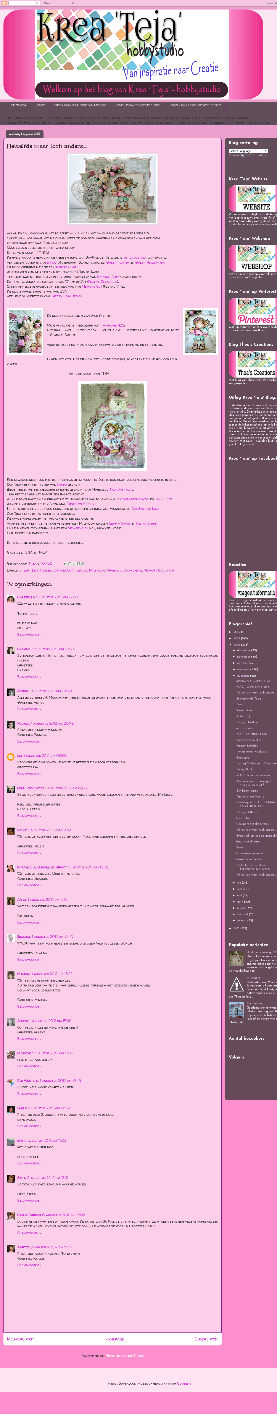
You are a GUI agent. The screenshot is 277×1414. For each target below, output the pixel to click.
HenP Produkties (30, 788)
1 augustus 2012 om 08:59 (45, 755)
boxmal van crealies (249, 859)
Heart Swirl (146, 523)
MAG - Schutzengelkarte (253, 775)
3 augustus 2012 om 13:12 (47, 1177)
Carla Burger (29, 1214)
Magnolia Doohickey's (124, 570)
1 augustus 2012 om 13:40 (52, 936)
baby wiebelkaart (247, 841)
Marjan (23, 973)
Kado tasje (243, 716)
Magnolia (97, 570)
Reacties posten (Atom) (125, 1355)
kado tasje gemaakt (249, 853)
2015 (237, 632)
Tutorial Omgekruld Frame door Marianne (80, 105)
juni (240, 889)
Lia (19, 755)
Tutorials (40, 105)
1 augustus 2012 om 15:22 (52, 973)
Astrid (22, 691)
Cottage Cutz (108, 276)
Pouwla (23, 723)
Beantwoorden (29, 634)
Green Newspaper (149, 262)
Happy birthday (247, 812)
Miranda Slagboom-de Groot (41, 867)
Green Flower (117, 262)
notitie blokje (245, 728)
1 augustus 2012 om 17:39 (52, 1053)
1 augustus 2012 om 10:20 (88, 867)
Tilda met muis (121, 489)
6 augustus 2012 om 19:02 (63, 1214)
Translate (260, 155)
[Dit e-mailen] (66, 564)
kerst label (243, 818)
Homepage (114, 1339)
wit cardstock (135, 257)
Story (240, 847)
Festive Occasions (102, 281)
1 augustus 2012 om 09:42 (66, 788)
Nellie (22, 830)
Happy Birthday (247, 746)
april (240, 901)
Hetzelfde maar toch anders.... (256, 874)
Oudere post (206, 1339)
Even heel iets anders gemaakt (256, 836)
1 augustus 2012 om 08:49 (52, 723)
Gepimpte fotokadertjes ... (254, 824)
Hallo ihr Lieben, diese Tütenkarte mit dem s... (253, 867)
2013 (237, 638)
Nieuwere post (20, 1339)
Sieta (21, 1177)
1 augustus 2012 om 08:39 (50, 691)
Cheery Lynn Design (66, 296)
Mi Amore (253, 978)
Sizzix (170, 570)
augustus (243, 675)
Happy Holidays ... (248, 722)
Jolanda (24, 936)
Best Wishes (255, 1003)
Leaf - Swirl (119, 523)
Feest (240, 704)
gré (20, 1140)
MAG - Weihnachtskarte (252, 687)
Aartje (23, 1247)
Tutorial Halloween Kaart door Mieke (137, 105)
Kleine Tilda (244, 710)
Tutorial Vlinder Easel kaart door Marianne (195, 105)
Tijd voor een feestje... (251, 796)
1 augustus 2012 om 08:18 (57, 597)
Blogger (184, 1383)
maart (241, 908)
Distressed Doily (81, 503)
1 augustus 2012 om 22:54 (49, 1108)
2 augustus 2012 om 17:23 (45, 1140)
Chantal (24, 649)
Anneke (23, 1020)
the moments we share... (252, 751)
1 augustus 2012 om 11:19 (47, 899)
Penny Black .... (246, 769)
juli (239, 882)
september (244, 669)
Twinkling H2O (112, 325)
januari (242, 920)
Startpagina (18, 105)
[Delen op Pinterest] (82, 564)
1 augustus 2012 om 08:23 (53, 649)
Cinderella (26, 597)
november (244, 656)
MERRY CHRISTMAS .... (253, 734)
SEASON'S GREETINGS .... (255, 681)
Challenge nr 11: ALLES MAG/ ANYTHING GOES (256, 804)
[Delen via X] (74, 564)
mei (240, 895)
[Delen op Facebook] (78, 564)
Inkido (51, 262)
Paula (22, 1108)
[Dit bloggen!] (70, 564)
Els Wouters (28, 1080)
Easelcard (243, 757)
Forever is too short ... (251, 740)
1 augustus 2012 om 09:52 (49, 830)
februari (243, 914)
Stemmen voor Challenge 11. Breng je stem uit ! (254, 783)
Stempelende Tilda (248, 698)
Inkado (81, 570)
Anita (21, 899)
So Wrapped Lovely (133, 499)
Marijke (24, 1053)
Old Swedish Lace (146, 508)
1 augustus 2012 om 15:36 (51, 1020)
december (244, 650)
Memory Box (92, 286)
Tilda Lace (163, 499)
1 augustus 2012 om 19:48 (60, 1080)
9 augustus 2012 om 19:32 (51, 1247)
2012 (237, 645)
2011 (237, 928)
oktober (243, 663)
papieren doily (66, 267)
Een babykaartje (247, 791)
